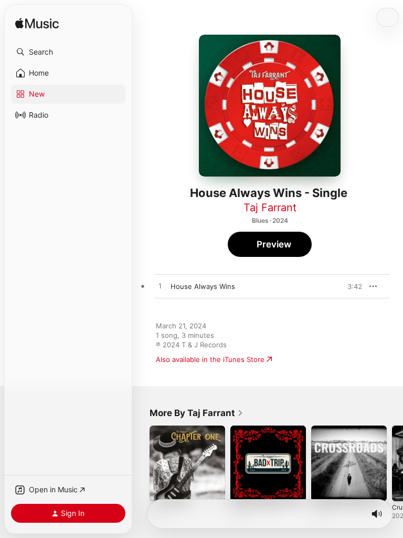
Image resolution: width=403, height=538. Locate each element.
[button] (68, 52)
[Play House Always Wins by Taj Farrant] (160, 286)
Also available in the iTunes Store (210, 359)
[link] (196, 413)
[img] (37, 24)
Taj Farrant (269, 207)
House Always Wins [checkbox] (203, 286)
